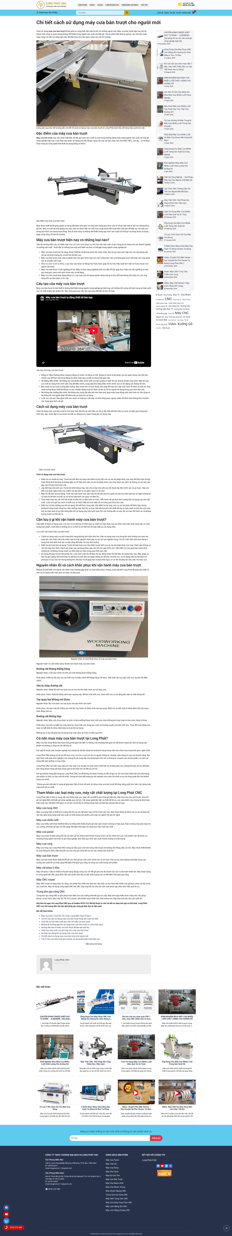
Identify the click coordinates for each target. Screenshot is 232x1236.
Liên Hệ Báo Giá (112, 5)
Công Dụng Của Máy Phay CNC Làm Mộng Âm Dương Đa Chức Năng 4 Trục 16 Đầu (177, 52)
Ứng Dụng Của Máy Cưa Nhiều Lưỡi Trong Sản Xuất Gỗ (177, 1063)
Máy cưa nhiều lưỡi (47, 820)
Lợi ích (171, 313)
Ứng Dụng (166, 328)
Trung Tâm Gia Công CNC (117, 1195)
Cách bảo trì (177, 300)
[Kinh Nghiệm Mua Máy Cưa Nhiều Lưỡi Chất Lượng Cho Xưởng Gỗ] (161, 166)
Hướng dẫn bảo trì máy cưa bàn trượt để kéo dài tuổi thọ (65, 927)
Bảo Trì (176, 295)
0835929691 (53, 1166)
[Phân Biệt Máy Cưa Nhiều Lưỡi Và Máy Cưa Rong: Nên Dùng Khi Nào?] (161, 138)
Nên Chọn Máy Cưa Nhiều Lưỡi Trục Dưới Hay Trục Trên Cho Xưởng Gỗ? (177, 109)
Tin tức (144, 5)
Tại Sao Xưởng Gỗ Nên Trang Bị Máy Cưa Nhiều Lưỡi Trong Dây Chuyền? (177, 123)
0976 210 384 (189, 5)
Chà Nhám (186, 295)
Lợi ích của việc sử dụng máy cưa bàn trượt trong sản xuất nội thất (69, 919)
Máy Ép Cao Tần (113, 1175)
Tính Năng (180, 320)
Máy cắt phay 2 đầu (47, 867)
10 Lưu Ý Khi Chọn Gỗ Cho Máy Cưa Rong (54, 1108)
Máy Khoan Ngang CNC (116, 1191)
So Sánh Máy (161, 320)
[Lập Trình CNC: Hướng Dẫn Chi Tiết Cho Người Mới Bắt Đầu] (161, 192)
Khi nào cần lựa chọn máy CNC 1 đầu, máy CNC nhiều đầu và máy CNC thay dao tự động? (178, 67)
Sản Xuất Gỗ (172, 320)
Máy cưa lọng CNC (47, 808)
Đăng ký (156, 1138)
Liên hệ (160, 13)
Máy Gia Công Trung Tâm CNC (119, 1202)
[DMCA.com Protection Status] (164, 1173)
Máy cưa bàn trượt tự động (52, 264)
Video (172, 324)
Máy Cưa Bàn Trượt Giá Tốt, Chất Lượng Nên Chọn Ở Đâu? (66, 916)
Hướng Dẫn (185, 306)
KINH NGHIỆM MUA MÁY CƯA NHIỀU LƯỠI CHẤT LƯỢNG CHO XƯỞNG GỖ (177, 81)
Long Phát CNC (149, 1160)
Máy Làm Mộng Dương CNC (118, 1210)
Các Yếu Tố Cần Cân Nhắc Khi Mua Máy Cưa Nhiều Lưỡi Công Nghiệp (177, 95)
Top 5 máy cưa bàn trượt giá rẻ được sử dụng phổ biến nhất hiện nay (70, 939)
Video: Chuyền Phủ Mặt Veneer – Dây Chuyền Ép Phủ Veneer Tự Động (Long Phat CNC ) (178, 260)
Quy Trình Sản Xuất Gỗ (173, 317)
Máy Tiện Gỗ (111, 1164)
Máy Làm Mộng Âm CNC (116, 1206)
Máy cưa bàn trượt (47, 855)
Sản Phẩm (82, 5)
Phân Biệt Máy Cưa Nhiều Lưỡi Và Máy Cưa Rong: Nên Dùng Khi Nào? (178, 137)
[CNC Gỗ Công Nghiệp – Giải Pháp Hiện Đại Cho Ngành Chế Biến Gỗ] (161, 180)
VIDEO (92, 5)
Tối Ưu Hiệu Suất (161, 324)
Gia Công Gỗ (174, 306)
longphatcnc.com (122, 1234)
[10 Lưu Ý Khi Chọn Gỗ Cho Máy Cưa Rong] (161, 238)
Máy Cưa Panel (112, 1160)
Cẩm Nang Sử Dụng (130, 5)
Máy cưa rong (44, 843)
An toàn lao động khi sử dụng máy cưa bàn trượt (62, 933)
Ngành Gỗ (160, 317)
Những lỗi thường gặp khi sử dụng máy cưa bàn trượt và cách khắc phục (72, 924)
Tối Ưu (186, 320)
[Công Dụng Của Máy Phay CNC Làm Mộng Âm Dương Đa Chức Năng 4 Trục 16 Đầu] (161, 53)
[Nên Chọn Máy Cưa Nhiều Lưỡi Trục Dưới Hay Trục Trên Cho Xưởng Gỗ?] (161, 109)
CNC (168, 299)
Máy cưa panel (45, 831)
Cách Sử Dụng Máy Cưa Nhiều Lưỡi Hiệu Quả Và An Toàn (136, 1063)
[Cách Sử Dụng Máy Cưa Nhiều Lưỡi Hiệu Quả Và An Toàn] (161, 215)
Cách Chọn (186, 300)
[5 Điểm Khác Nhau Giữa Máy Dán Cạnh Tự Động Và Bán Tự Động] (161, 249)
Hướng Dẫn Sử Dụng (181, 309)
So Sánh (186, 317)
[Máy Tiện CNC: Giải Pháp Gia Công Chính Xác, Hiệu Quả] (161, 203)
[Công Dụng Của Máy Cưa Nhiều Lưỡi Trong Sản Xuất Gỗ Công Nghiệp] (161, 152)
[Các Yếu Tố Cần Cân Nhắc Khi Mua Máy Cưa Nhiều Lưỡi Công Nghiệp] (161, 95)
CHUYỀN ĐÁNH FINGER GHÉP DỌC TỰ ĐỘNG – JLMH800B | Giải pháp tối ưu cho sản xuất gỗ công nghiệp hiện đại (55, 1017)
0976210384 (53, 1181)
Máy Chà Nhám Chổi (114, 1183)
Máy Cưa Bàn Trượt (114, 1179)
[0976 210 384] (6, 1227)
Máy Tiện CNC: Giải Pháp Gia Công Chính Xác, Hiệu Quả (96, 1063)
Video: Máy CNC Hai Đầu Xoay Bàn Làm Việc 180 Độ (177, 1108)
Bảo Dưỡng (168, 295)
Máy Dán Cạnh (112, 1171)
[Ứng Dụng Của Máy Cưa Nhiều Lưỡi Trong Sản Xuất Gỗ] (161, 226)
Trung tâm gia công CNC (50, 891)
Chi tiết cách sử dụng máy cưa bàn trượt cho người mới (64, 936)
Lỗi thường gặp (161, 313)
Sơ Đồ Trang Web (183, 13)
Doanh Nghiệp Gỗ (161, 306)
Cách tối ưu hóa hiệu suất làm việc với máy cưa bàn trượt (65, 922)
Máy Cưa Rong (112, 1168)
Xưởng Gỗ (185, 324)
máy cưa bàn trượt (57, 31)
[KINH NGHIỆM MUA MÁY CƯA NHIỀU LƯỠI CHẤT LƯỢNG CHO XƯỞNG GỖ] (161, 81)
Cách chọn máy (161, 303)
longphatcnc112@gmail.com (61, 1168)
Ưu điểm (158, 328)
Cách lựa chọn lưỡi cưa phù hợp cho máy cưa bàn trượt (64, 930)
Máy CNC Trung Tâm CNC (117, 1198)
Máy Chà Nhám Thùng (115, 1187)
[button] (56, 12)
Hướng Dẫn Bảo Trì (164, 309)
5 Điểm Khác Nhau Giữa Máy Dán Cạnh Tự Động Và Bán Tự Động (95, 1108)
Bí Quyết (159, 295)
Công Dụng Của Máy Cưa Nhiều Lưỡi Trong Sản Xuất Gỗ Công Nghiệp (177, 152)
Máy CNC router (45, 879)
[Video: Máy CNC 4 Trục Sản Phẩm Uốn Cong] (161, 275)
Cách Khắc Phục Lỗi (176, 303)
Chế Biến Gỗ (160, 300)
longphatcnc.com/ (62, 963)
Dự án (100, 5)
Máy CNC (182, 313)
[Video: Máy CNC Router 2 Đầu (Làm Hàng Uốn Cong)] (161, 286)
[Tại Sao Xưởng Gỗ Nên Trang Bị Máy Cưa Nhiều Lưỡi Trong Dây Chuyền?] (161, 124)
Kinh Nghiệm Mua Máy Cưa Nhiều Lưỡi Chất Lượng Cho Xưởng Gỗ (176, 166)
